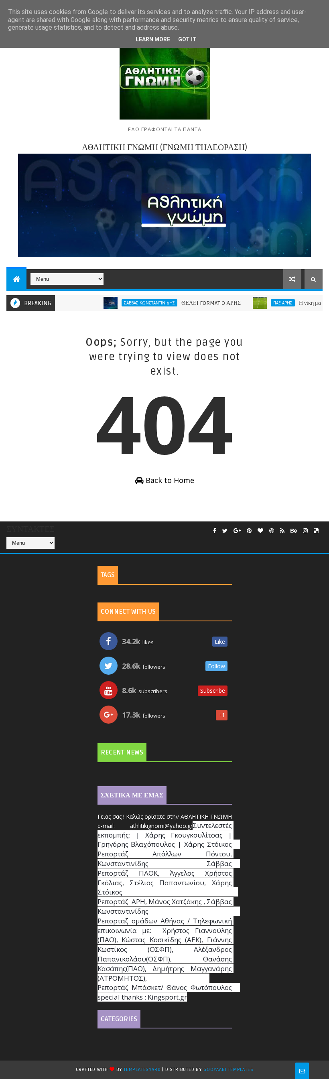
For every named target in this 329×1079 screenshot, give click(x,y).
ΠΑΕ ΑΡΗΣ (268, 303)
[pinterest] (249, 530)
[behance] (293, 530)
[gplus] (237, 530)
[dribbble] (271, 530)
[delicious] (316, 530)
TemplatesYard (142, 1070)
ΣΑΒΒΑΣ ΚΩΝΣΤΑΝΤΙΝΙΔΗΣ (135, 303)
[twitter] (224, 530)
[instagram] (305, 530)
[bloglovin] (260, 530)
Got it (187, 39)
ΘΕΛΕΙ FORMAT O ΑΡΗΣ (196, 303)
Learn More (153, 39)
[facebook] (214, 530)
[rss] (282, 530)
